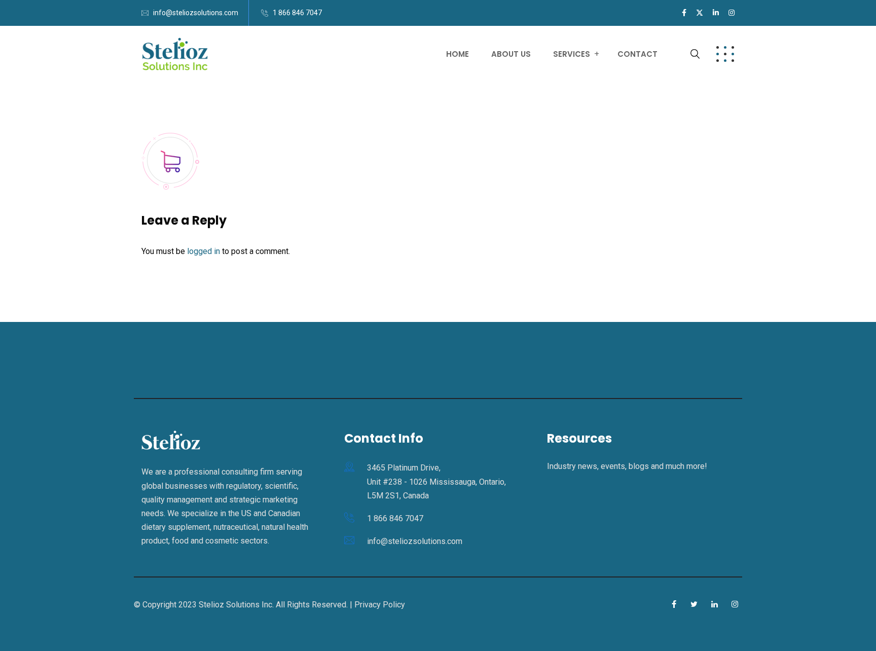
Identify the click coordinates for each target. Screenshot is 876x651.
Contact (637, 54)
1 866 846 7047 (297, 13)
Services (571, 54)
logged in (203, 251)
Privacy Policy (379, 604)
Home (457, 54)
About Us (511, 54)
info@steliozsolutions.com (195, 13)
